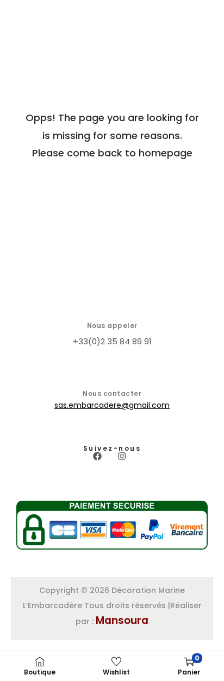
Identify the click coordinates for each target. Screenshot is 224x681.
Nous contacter (112, 393)
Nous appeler (112, 325)
